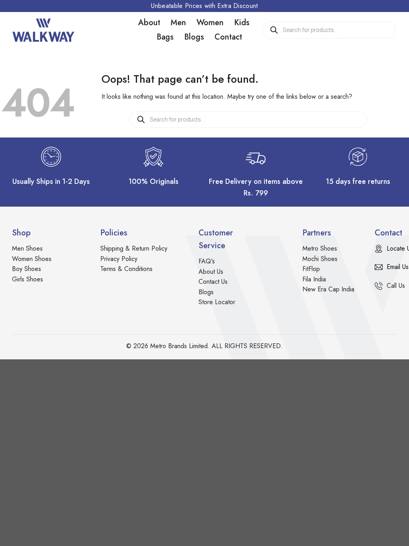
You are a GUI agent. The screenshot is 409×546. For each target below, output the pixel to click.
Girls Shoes (27, 279)
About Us (211, 271)
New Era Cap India (328, 289)
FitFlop (311, 268)
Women (210, 22)
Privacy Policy (118, 258)
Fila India (314, 279)
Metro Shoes (319, 248)
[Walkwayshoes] (52, 30)
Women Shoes (32, 258)
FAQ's (207, 261)
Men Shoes (27, 248)
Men (178, 22)
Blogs (194, 37)
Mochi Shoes (320, 258)
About (149, 22)
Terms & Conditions (126, 268)
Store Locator (217, 302)
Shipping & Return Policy (133, 248)
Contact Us (213, 281)
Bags (165, 37)
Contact (228, 37)
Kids (242, 22)
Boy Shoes (26, 268)
